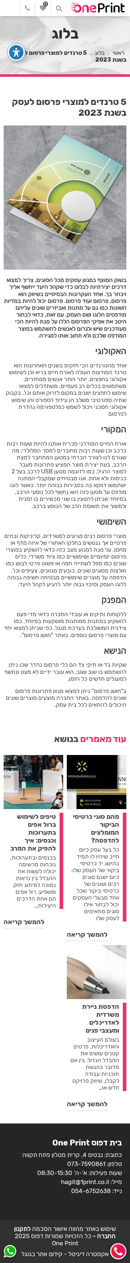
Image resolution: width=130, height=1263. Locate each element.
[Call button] (118, 1251)
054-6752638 (91, 1190)
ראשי (119, 52)
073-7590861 (86, 1163)
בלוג (100, 52)
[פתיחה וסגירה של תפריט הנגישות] (16, 52)
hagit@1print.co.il (85, 1181)
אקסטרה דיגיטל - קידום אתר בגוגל (65, 1254)
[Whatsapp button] (10, 1252)
